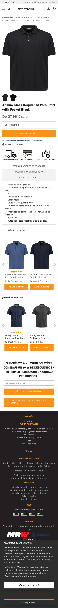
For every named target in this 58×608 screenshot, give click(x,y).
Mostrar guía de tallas (14, 144)
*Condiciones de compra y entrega (29, 487)
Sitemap (29, 451)
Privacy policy (29, 496)
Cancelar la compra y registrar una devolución (29, 429)
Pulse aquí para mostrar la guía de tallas (28, 221)
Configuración (29, 602)
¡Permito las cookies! (29, 585)
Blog (29, 441)
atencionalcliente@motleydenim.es (29, 478)
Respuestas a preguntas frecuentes (29, 431)
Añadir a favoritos (16, 230)
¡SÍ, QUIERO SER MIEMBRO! (29, 391)
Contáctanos (29, 434)
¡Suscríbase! (29, 421)
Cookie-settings (29, 499)
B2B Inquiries (29, 443)
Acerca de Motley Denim (29, 437)
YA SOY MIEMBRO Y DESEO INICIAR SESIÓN (28, 402)
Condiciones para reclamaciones (29, 493)
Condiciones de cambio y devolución (29, 490)
